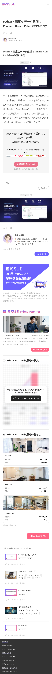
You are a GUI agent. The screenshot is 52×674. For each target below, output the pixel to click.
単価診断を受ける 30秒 (26, 164)
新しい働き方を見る (40, 350)
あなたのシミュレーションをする (26, 398)
